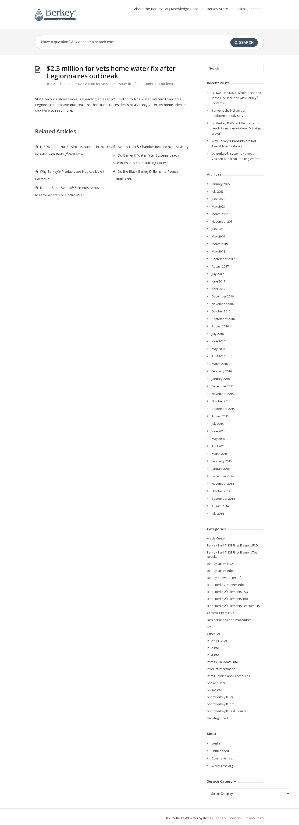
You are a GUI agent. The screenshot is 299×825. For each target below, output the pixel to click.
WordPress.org (222, 766)
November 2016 (223, 304)
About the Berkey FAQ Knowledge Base (166, 8)
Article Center (63, 83)
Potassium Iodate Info (222, 662)
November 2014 (223, 483)
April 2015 (218, 446)
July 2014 (218, 513)
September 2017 (223, 259)
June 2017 (218, 281)
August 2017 (220, 266)
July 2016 (218, 334)
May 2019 (218, 236)
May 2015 (218, 438)
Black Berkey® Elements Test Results (233, 606)
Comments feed (223, 758)
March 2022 (220, 214)
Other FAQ (214, 634)
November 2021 (223, 221)
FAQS (210, 627)
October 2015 (221, 401)
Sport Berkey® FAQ (221, 697)
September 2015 (223, 409)
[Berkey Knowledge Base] (55, 14)
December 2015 (223, 386)
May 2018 (218, 251)
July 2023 (218, 191)
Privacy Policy (254, 818)
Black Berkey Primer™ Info (225, 585)
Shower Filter (216, 683)
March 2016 (220, 364)
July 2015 (218, 424)
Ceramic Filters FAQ (220, 613)
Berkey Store (217, 8)
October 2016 (221, 311)
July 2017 (218, 274)
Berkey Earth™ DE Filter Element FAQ (232, 545)
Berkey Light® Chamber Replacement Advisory (153, 146)
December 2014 (223, 476)
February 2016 (222, 371)
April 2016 (218, 356)
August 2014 (220, 506)
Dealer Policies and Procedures (229, 620)
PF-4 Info (213, 655)
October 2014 (221, 491)
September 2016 (223, 319)
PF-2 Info (213, 648)
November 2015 (223, 394)
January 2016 (221, 379)
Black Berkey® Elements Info (227, 599)
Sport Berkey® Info (221, 704)
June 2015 (218, 431)
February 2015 (222, 461)
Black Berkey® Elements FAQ (227, 592)
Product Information (221, 669)
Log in (216, 743)
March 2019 (220, 244)
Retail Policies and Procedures (228, 676)
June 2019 (218, 229)
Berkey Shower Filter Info (224, 578)
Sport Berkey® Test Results (226, 711)
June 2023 (218, 199)
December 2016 (223, 296)
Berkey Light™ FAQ (220, 563)
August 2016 (220, 326)
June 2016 (218, 341)
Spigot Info (214, 690)
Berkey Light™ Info (220, 570)
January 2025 (221, 184)
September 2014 (223, 498)
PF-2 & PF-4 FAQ (217, 641)
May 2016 (218, 349)
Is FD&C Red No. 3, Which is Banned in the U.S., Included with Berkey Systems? (236, 98)
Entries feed (220, 751)
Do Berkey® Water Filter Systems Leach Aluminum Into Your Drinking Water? (236, 128)
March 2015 (220, 453)
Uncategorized (217, 718)
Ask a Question (248, 8)
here (45, 110)
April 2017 (218, 289)
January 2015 (221, 468)
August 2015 (220, 416)
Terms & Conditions (228, 818)
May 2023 (218, 206)
